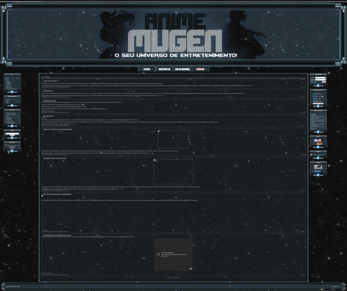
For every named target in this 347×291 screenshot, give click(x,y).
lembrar (314, 81)
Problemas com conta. (50, 101)
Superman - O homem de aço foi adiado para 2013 (58, 129)
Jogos (313, 97)
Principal (43, 76)
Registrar (322, 83)
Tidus (55, 87)
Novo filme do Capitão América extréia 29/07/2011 (57, 194)
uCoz (340, 286)
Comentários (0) (67, 87)
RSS (40, 1)
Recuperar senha (316, 83)
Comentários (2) (67, 97)
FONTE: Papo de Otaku (47, 273)
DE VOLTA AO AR (48, 116)
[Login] (182, 71)
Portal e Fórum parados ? (51, 81)
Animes (314, 93)
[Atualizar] (320, 289)
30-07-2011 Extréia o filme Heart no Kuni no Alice (57, 235)
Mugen (313, 95)
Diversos (43, 87)
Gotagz (54, 112)
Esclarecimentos (48, 91)
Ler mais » (250, 85)
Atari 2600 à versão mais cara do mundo (55, 158)
